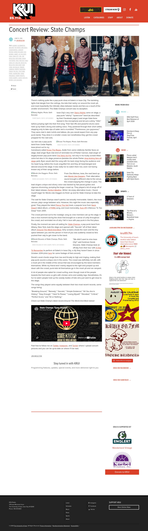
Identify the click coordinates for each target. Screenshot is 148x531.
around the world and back (18, 48)
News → (124, 150)
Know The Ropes (54, 150)
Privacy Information (45, 526)
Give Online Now (124, 507)
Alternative (21, 46)
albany (15, 46)
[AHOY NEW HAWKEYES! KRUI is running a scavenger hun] (122, 269)
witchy (25, 78)
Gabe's (16, 54)
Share (14, 86)
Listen (87, 17)
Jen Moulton (20, 41)
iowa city (15, 56)
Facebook (93, 506)
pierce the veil (13, 71)
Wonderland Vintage (122, 448)
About (120, 17)
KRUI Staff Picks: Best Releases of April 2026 (133, 119)
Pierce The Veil (62, 205)
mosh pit (23, 63)
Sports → (125, 191)
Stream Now (111, 9)
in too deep (22, 54)
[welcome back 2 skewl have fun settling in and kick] (122, 305)
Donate (129, 17)
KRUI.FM (17, 63)
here (50, 253)
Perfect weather (20, 69)
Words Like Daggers (76, 176)
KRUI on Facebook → (122, 368)
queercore (16, 74)
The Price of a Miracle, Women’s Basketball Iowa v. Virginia (132, 215)
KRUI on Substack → (122, 380)
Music (67, 509)
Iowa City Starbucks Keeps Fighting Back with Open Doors (133, 175)
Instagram (63, 345)
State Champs (74, 224)
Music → (125, 112)
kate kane (18, 59)
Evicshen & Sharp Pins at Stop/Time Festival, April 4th (133, 135)
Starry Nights (79, 112)
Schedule (68, 506)
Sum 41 (20, 78)
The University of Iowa (20, 526)
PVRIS (53, 208)
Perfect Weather (54, 190)
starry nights (19, 76)
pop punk (22, 71)
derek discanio (18, 52)
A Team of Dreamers (130, 197)
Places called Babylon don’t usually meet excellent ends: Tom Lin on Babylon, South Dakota (132, 162)
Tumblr (75, 345)
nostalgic (16, 67)
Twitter (56, 345)
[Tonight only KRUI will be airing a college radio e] (122, 340)
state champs (13, 78)
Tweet (14, 89)
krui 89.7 (22, 61)
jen (20, 56)
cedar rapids (13, 50)
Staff (110, 17)
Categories (99, 17)
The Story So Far (64, 155)
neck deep (18, 65)
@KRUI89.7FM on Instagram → (122, 228)
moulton (12, 65)
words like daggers (15, 80)
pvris (10, 74)
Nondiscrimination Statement (61, 526)
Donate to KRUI (122, 472)
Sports (68, 516)
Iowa (10, 56)
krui (17, 61)
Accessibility (74, 526)
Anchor (92, 509)
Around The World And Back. (49, 230)
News (67, 512)
